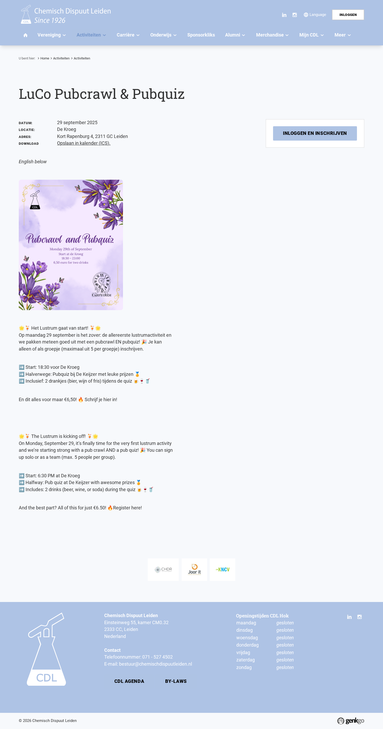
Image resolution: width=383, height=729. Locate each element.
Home (44, 58)
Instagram (294, 14)
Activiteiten (61, 58)
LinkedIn (284, 14)
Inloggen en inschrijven (315, 133)
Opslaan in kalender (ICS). (83, 143)
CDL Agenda (129, 681)
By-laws (176, 681)
